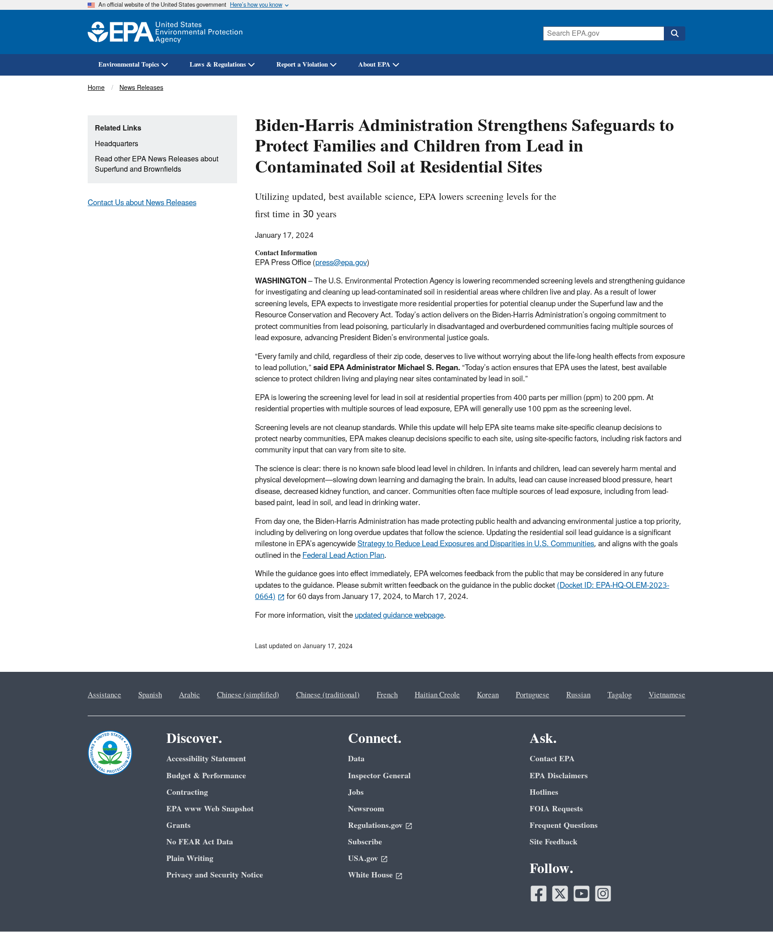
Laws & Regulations (218, 65)
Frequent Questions (564, 825)
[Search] (674, 33)
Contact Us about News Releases (142, 203)
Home (96, 87)
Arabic (189, 695)
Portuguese (532, 695)
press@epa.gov (341, 263)
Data (356, 758)
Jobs (356, 792)
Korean (488, 695)
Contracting (187, 792)
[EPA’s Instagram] (603, 893)
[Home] (165, 32)
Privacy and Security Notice (214, 875)
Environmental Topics (128, 65)
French (387, 695)
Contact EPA (552, 758)
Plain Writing (189, 858)
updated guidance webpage (399, 615)
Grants (178, 825)
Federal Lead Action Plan (343, 556)
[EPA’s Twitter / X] (560, 893)
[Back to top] (748, 907)
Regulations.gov (375, 825)
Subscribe (365, 842)
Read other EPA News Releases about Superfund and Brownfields (156, 164)
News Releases (141, 87)
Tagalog (619, 695)
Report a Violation (302, 65)
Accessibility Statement (206, 758)
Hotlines (544, 792)
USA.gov (363, 858)
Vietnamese (667, 695)
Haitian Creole (437, 695)
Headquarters (116, 144)
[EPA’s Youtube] (581, 893)
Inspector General (379, 775)
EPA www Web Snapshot (210, 809)
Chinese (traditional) (328, 695)
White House (370, 875)
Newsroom (366, 809)
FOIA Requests (556, 809)
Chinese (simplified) (248, 695)
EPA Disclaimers (559, 775)
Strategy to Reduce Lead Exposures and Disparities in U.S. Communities (475, 544)
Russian (578, 695)
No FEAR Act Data (199, 842)
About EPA (374, 65)
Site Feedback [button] (554, 842)
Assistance (104, 695)
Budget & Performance (206, 775)
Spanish (150, 695)
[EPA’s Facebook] (539, 893)
